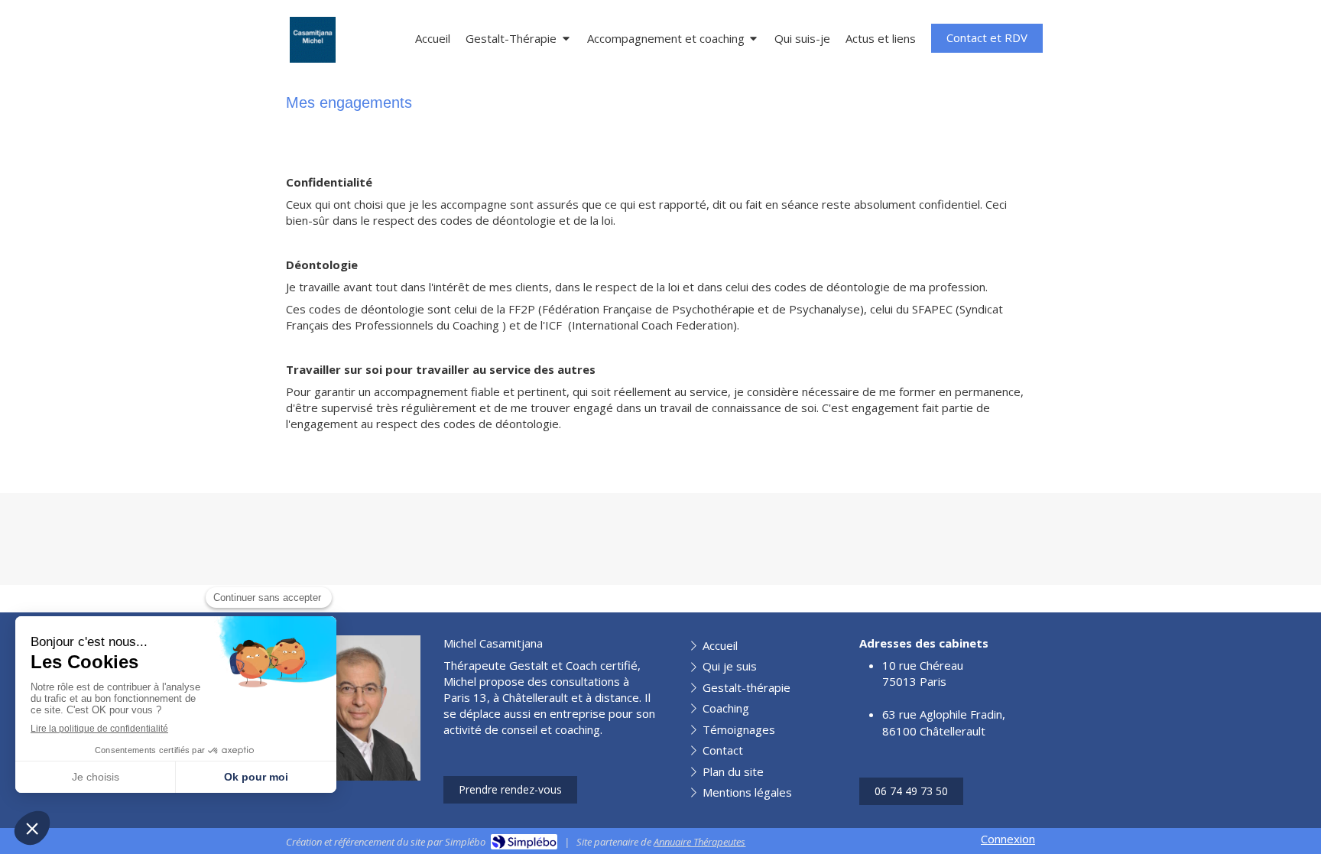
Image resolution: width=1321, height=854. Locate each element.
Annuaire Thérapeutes (699, 842)
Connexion (1008, 838)
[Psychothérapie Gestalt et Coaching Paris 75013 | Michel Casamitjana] (313, 40)
